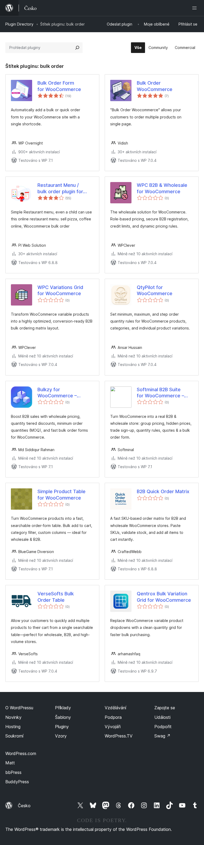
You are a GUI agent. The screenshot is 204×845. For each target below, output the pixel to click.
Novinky (13, 717)
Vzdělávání (115, 707)
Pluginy (62, 726)
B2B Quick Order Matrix (163, 491)
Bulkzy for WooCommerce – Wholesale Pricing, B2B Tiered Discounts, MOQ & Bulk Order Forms (63, 393)
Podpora (113, 717)
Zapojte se (164, 707)
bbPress (13, 772)
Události (162, 717)
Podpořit (163, 726)
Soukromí (14, 736)
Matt (10, 762)
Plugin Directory (19, 24)
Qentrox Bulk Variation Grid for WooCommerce (164, 597)
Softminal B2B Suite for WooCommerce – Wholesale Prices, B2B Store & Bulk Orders (162, 393)
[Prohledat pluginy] (77, 47)
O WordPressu (19, 707)
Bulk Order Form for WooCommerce (59, 86)
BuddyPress (17, 781)
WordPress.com (20, 753)
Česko (24, 805)
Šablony (63, 717)
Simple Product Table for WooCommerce (61, 494)
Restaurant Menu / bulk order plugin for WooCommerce (60, 188)
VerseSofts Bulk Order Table (55, 597)
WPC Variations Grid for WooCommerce (60, 290)
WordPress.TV (119, 736)
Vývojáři (113, 726)
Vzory (61, 736)
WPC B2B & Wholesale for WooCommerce (162, 188)
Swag (162, 736)
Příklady (63, 707)
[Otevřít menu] (195, 8)
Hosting (12, 726)
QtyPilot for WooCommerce (154, 290)
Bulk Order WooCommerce (154, 86)
